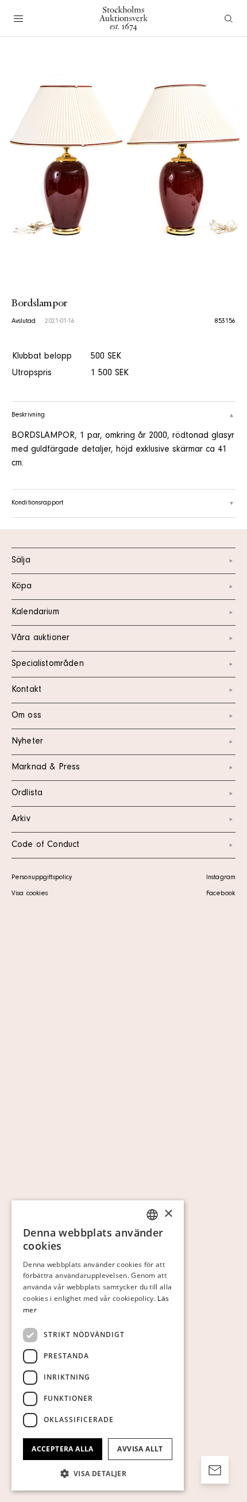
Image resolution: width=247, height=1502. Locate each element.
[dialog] (97, 1345)
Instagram (221, 878)
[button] (97, 1473)
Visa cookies (29, 894)
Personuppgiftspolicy (41, 878)
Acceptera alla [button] (63, 1449)
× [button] (168, 1214)
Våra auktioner (40, 638)
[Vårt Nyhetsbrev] (215, 1470)
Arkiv (20, 819)
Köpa (21, 586)
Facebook (220, 894)
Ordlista (27, 793)
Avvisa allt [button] (140, 1449)
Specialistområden (47, 664)
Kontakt (26, 690)
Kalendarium (35, 612)
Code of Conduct (45, 845)
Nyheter (27, 741)
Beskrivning (28, 415)
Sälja (20, 560)
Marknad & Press (45, 767)
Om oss (26, 716)
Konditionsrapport (37, 503)
